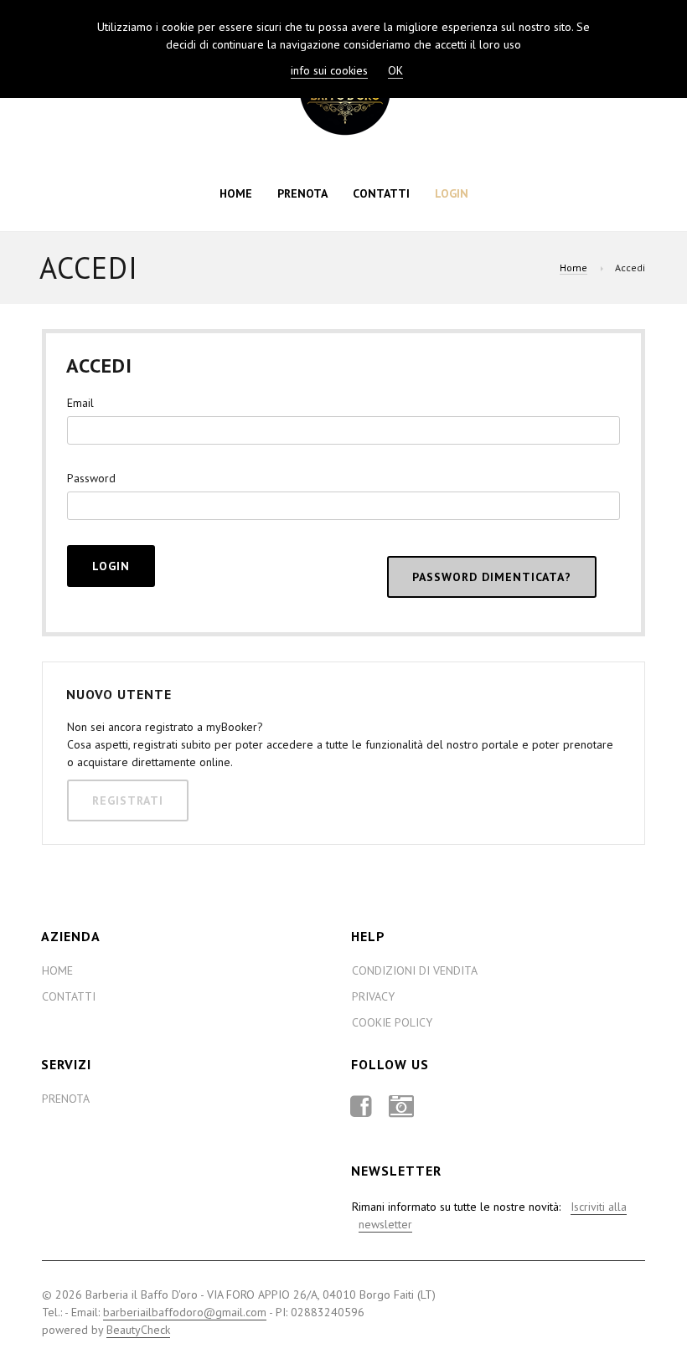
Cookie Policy (392, 1022)
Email (80, 402)
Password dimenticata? (491, 576)
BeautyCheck (138, 1329)
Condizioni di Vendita (415, 970)
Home (236, 193)
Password (91, 478)
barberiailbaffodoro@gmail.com (184, 1312)
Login (451, 193)
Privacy (373, 996)
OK (395, 70)
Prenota (302, 193)
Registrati (127, 800)
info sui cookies (329, 70)
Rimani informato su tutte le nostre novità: (489, 1215)
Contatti (381, 193)
